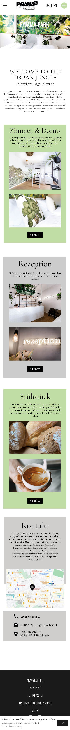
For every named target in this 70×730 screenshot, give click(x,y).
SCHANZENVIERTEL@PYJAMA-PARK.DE (39, 625)
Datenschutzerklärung (12, 726)
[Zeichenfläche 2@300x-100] (27, 5)
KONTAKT (35, 687)
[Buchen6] (64, 5)
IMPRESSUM (35, 695)
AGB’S (35, 710)
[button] (5, 5)
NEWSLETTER (35, 680)
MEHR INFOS (35, 235)
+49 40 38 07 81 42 (30, 617)
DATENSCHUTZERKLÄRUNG (35, 703)
